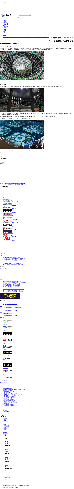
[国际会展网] (8, 16)
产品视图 (11, 313)
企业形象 (8, 313)
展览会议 (8, 304)
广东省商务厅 (5, 421)
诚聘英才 (6, 457)
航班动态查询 (5, 433)
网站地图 (6, 459)
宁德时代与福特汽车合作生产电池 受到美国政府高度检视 (14, 258)
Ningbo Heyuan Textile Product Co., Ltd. (10, 402)
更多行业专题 (3, 268)
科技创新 (59, 37)
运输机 (4, 31)
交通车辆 (4, 307)
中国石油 (14, 229)
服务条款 (6, 465)
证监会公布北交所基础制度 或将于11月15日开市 (12, 281)
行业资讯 (15, 304)
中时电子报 (5, 418)
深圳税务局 (5, 420)
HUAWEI (14, 208)
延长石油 (14, 236)
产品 (22, 37)
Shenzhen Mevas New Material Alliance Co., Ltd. (11, 395)
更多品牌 (4, 27)
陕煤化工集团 (15, 219)
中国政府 (4, 427)
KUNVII (4, 25)
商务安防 (11, 310)
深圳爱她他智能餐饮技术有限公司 (9, 397)
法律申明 (6, 466)
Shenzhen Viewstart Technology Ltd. (9, 396)
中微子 (1, 161)
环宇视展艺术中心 (6, 403)
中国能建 (18, 17)
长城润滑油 (5, 26)
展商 (16, 37)
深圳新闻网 (5, 435)
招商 (1, 309)
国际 (3, 304)
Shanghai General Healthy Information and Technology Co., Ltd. (14, 389)
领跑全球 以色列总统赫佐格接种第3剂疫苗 (11, 286)
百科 (40, 37)
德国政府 (4, 429)
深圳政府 (4, 434)
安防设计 (11, 307)
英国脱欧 (4, 30)
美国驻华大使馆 (6, 425)
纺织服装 (19, 307)
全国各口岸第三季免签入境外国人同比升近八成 (16, 184)
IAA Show (14, 233)
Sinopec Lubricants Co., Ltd (7, 392)
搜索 (30, 14)
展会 (10, 37)
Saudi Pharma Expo (19, 16)
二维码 (4, 5)
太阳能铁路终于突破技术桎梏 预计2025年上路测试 (15, 183)
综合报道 (4, 32)
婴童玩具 (15, 307)
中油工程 (5, 20)
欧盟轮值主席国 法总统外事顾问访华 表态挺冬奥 (12, 285)
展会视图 (4, 313)
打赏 (1, 156)
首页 (5, 37)
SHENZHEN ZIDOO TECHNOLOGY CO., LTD (11, 406)
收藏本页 (4, 2)
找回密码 (6, 443)
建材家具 (8, 307)
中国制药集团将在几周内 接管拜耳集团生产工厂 (12, 263)
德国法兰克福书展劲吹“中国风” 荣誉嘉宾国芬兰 (12, 262)
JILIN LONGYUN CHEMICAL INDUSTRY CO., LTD (12, 394)
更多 (1, 255)
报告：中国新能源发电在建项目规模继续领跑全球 (12, 290)
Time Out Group (6, 24)
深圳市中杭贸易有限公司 (7, 388)
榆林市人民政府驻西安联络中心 (9, 404)
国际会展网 (17, 46)
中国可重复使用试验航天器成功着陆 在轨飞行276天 (13, 259)
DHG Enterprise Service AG (7, 398)
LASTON (14, 226)
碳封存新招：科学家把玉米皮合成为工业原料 (11, 283)
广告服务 (6, 450)
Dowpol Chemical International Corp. (9, 400)
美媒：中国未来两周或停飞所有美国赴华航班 (11, 257)
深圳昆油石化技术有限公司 (8, 390)
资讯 (35, 37)
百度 (3, 436)
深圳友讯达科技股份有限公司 (8, 399)
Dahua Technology (15, 222)
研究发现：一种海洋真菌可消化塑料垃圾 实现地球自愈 (13, 289)
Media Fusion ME (6, 22)
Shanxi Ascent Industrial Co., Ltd (8, 401)
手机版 (4, 3)
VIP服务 (6, 451)
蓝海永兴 (14, 212)
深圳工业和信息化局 (6, 426)
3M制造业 (14, 240)
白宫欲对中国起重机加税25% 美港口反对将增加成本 (13, 264)
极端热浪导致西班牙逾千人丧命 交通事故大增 (11, 260)
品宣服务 (6, 449)
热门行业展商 (3, 382)
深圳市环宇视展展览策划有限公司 (9, 405)
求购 (26, 37)
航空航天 (4, 35)
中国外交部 (5, 428)
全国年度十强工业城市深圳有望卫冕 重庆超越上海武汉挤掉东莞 (15, 282)
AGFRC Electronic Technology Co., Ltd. (10, 393)
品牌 (30, 37)
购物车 (4, 6)
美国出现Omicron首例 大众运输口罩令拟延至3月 (12, 284)
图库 (1, 312)
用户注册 (6, 441)
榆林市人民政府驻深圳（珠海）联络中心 (10, 391)
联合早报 (4, 419)
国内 (5, 304)
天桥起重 (5, 21)
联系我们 (6, 458)
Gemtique (14, 215)
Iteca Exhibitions (6, 23)
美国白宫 (4, 424)
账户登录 (6, 442)
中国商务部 (5, 432)
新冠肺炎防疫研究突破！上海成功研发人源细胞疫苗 (13, 291)
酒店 (46, 37)
